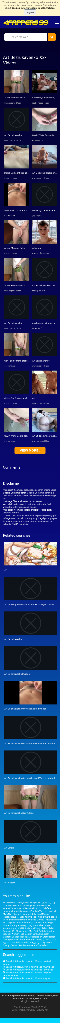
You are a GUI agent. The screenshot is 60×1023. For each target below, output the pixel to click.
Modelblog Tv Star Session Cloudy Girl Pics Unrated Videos (29, 938)
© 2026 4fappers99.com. (15, 995)
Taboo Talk (47, 928)
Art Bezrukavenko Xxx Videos (19, 813)
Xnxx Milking (9, 902)
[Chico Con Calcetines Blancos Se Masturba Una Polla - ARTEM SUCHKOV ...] (16, 393)
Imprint (31, 995)
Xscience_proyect (12, 928)
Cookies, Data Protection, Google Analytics (33, 8)
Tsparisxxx (15, 908)
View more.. (30, 450)
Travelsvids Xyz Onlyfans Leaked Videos (29, 921)
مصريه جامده (48, 902)
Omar (38, 939)
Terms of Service (44, 995)
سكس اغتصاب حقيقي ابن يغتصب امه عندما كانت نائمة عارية (29, 941)
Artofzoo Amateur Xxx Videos (33, 945)
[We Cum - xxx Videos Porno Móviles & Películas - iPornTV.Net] (16, 205)
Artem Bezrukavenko (14, 97)
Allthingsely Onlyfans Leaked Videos (26, 935)
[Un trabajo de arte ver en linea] (44, 205)
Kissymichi (35, 902)
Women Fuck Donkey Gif (24, 933)
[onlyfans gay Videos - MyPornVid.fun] (44, 318)
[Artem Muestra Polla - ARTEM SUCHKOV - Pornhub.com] (16, 242)
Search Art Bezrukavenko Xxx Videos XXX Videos (29, 966)
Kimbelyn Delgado (47, 916)
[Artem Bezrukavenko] (16, 92)
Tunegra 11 (8, 931)
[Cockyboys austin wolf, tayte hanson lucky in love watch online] (44, 92)
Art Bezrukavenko (13, 135)
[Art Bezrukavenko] (16, 130)
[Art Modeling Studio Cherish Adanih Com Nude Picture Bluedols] (44, 167)
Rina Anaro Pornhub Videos (33, 911)
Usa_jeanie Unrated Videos (16, 905)
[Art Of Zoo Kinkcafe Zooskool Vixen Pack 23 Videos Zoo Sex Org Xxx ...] (44, 430)
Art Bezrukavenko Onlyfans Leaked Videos (25, 708)
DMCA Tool (41, 998)
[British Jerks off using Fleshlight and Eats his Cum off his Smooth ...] (16, 167)
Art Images (9, 882)
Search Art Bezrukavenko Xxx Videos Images (27, 978)
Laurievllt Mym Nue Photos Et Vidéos (30, 912)
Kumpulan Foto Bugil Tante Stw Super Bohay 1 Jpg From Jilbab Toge (28, 924)
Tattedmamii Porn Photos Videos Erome (23, 919)
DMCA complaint (20, 524)
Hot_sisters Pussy (31, 928)
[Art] (44, 393)
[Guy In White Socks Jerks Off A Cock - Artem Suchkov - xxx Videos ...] (16, 430)
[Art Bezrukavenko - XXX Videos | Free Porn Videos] (44, 280)
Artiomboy (37, 248)
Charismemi (22, 931)
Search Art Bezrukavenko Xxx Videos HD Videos (29, 969)
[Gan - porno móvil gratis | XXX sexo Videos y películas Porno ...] (16, 355)
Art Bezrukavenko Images (17, 674)
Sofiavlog (36, 914)
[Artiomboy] (44, 242)
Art (33, 398)
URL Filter (29, 998)
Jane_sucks (22, 902)
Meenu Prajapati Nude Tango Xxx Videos (26, 915)
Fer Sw (14, 945)
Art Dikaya (9, 847)
